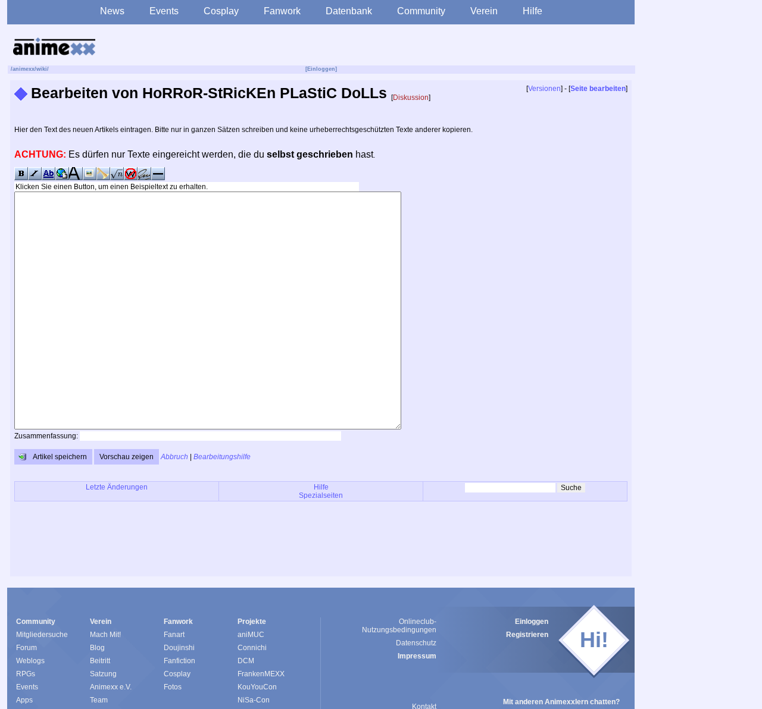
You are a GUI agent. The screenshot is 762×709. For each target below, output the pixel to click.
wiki (41, 69)
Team (99, 700)
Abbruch (174, 457)
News (112, 11)
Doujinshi (179, 648)
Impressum (417, 656)
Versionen (544, 88)
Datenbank (349, 11)
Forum (26, 648)
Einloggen (531, 621)
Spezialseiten (321, 495)
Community (421, 11)
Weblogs (30, 661)
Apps (24, 700)
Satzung (103, 674)
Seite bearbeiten (598, 88)
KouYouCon (257, 687)
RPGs (25, 674)
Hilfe (532, 11)
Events (164, 11)
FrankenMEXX (261, 674)
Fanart (174, 634)
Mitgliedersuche (42, 634)
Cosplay (221, 11)
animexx (24, 69)
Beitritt (100, 661)
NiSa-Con (254, 700)
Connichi (252, 648)
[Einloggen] (321, 69)
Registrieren (527, 634)
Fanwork (282, 11)
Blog (97, 648)
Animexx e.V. (111, 687)
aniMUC (251, 634)
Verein (484, 11)
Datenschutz (416, 643)
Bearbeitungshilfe (222, 457)
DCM (246, 661)
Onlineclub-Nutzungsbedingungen (399, 625)
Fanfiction (179, 661)
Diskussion (411, 97)
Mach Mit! (105, 634)
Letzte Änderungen (117, 487)
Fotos (173, 687)
